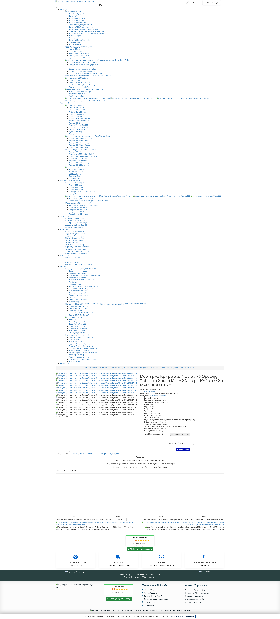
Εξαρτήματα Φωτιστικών (78, 271)
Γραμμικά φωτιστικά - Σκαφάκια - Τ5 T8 (113, 60)
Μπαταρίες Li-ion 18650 (78, 333)
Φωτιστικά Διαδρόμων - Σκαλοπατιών (83, 29)
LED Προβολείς (83, 78)
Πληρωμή (102, 454)
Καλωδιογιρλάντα (76, 42)
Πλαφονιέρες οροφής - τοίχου (80, 25)
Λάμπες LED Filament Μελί (79, 140)
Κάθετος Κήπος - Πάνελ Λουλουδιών (83, 352)
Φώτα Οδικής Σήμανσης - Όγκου (77, 251)
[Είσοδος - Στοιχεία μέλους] (189, 2)
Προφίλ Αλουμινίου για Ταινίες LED (176, 196)
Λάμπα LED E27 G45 (76, 116)
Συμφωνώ (190, 616)
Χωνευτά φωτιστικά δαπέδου (100, 75)
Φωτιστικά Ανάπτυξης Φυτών (145, 98)
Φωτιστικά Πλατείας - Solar (79, 40)
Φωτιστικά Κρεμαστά (77, 14)
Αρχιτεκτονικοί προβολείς (79, 87)
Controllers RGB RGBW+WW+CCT (81, 313)
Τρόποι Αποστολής (151, 593)
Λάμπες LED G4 (75, 152)
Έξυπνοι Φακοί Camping (78, 328)
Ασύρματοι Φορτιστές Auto (75, 234)
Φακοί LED (73, 319)
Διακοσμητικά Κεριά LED (78, 293)
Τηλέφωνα (64, 255)
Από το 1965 (90, 1)
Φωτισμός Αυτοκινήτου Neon (75, 249)
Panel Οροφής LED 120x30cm (79, 55)
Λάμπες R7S (73, 134)
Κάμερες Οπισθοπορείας (74, 238)
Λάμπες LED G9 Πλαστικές (79, 165)
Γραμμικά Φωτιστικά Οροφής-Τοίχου (83, 62)
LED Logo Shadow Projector (74, 240)
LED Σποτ (76, 167)
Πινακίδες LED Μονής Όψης (75, 218)
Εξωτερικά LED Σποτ (77, 169)
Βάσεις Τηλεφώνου (72, 258)
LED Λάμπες (80, 105)
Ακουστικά (73, 297)
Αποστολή (91, 454)
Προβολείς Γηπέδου (76, 96)
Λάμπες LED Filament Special (79, 145)
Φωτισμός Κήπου (75, 36)
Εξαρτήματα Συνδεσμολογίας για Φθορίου (85, 73)
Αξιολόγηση (150, 391)
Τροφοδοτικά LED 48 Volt (78, 214)
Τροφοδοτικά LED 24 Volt (78, 212)
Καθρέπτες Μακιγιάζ (91, 304)
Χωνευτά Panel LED (76, 49)
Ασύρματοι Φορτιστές (73, 262)
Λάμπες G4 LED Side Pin (78, 158)
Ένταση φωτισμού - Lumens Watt (156, 599)
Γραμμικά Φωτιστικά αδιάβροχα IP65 (83, 64)
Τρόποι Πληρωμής (151, 590)
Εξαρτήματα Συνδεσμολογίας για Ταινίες (115, 196)
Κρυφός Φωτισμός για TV (78, 277)
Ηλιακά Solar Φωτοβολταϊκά (99, 98)
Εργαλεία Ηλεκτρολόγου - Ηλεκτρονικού (85, 275)
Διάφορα (63, 266)
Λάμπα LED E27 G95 (76, 114)
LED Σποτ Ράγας (75, 174)
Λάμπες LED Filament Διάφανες (81, 138)
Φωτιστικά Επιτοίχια (77, 18)
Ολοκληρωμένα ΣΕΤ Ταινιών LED (81, 191)
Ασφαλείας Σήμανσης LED (79, 295)
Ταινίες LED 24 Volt (76, 189)
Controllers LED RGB (76, 311)
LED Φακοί (78, 317)
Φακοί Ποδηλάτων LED (77, 324)
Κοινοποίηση (183, 449)
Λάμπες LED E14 (75, 123)
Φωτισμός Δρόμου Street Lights (80, 91)
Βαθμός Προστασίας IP (153, 596)
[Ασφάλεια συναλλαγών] (75, 571)
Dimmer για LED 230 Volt (78, 308)
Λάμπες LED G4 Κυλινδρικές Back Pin (83, 156)
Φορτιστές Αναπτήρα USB (74, 231)
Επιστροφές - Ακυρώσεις (194, 596)
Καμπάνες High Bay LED (78, 94)
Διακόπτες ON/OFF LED (78, 291)
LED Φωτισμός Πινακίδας (74, 244)
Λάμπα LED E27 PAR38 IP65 (79, 121)
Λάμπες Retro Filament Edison (99, 136)
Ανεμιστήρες (74, 301)
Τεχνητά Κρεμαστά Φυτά (79, 357)
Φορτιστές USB (70, 260)
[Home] (86, 368)
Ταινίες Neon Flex (75, 194)
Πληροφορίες (63, 454)
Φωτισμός (64, 9)
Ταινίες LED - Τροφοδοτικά (70, 180)
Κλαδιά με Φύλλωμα (77, 355)
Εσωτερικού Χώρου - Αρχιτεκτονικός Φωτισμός (86, 31)
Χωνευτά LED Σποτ (76, 172)
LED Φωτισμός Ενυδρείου (95, 100)
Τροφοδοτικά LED (86, 203)
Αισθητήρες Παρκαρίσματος (75, 236)
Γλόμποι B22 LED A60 (77, 110)
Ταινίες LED (80, 183)
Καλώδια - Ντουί (75, 284)
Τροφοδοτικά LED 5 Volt (78, 207)
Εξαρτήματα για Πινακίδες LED (77, 223)
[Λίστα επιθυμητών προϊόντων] (186, 3)
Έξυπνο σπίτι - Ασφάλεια (78, 306)
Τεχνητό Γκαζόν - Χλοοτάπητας (81, 346)
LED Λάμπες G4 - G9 (89, 149)
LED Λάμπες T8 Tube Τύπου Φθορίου (82, 71)
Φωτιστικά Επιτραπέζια (78, 20)
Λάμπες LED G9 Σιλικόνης (79, 163)
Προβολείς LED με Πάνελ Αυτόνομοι (83, 85)
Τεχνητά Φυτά (74, 339)
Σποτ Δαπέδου (74, 176)
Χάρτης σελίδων (150, 602)
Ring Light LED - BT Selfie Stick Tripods (78, 264)
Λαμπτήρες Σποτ (75, 178)
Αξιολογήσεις (115, 454)
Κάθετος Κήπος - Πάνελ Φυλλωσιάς (83, 350)
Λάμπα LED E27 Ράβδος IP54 (80, 118)
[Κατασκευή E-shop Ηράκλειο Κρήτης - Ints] (107, 610)
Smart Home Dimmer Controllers (135, 304)
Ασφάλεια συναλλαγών (194, 599)
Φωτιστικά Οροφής (76, 16)
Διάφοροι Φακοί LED (77, 326)
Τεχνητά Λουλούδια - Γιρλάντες (81, 337)
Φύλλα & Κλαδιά (75, 342)
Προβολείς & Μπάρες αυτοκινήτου (78, 247)
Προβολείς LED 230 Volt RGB (79, 82)
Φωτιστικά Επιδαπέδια (78, 22)
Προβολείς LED (74, 80)
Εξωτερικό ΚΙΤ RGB (72, 242)
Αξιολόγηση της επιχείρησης (141, 549)
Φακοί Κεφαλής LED (77, 322)
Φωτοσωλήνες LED (214, 196)
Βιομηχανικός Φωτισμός (94, 89)
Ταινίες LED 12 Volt (76, 187)
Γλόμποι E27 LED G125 (77, 112)
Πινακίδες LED (65, 216)
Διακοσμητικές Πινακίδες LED (76, 225)
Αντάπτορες (73, 282)
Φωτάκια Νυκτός (75, 44)
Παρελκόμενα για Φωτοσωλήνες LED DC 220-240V (88, 201)
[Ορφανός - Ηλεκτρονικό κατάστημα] (69, 1)
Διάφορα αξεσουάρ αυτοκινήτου (77, 253)
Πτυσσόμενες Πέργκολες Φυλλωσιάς (83, 348)
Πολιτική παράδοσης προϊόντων (197, 593)
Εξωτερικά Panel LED (77, 51)
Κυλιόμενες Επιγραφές (74, 227)
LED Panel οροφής (86, 46)
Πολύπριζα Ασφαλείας (78, 273)
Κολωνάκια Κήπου (76, 38)
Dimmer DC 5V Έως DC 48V (79, 315)
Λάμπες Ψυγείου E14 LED (78, 125)
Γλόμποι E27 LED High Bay (79, 127)
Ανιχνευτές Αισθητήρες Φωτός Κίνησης (84, 286)
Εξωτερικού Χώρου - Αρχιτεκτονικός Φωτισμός (86, 33)
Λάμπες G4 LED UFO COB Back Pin (82, 154)
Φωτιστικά (78, 11)
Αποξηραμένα (74, 361)
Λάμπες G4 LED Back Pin (78, 160)
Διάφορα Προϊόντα (88, 268)
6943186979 (204, 565)
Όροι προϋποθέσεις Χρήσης (195, 590)
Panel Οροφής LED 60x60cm (79, 53)
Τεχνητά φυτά (83, 335)
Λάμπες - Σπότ (65, 103)
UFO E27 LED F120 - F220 (78, 129)
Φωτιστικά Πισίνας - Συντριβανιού (197, 98)
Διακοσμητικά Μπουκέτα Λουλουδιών (83, 359)
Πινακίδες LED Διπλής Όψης (75, 220)
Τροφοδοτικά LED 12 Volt (78, 209)
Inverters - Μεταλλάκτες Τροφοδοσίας (83, 205)
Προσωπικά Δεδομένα (193, 602)
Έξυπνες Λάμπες (75, 132)
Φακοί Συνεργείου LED (77, 330)
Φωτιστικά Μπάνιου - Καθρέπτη (81, 27)
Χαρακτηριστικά (78, 454)
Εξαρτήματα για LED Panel (79, 58)
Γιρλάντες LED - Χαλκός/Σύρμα (81, 288)
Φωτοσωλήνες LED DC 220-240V (81, 198)
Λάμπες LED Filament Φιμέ (79, 143)
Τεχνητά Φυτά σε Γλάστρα (79, 344)
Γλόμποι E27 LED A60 (77, 107)
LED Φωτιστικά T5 (76, 67)
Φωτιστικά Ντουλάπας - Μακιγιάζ (82, 280)
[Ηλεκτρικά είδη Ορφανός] (204, 571)
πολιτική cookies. (177, 616)
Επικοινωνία (65, 363)
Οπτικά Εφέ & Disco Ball (78, 299)
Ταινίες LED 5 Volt (76, 185)
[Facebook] (193, 2)
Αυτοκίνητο (64, 229)
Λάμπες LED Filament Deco (79, 147)
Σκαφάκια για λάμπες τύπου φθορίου (83, 69)
